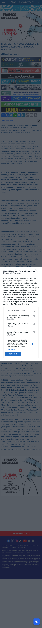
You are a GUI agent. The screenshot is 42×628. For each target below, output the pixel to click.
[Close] (38, 271)
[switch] (33, 316)
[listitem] (21, 311)
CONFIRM (13, 354)
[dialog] (21, 314)
